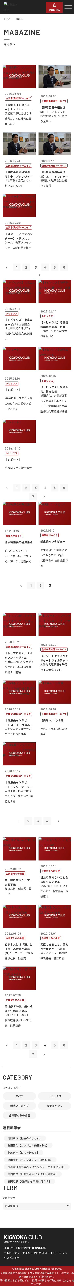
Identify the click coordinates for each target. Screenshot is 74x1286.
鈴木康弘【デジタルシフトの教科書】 (30, 1160)
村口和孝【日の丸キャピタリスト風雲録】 (33, 1174)
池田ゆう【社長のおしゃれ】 (25, 1138)
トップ (7, 18)
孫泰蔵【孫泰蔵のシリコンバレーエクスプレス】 (37, 1167)
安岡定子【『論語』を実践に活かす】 (29, 1181)
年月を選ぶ (11, 1206)
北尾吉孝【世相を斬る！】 (23, 1152)
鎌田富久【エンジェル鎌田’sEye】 (28, 1145)
